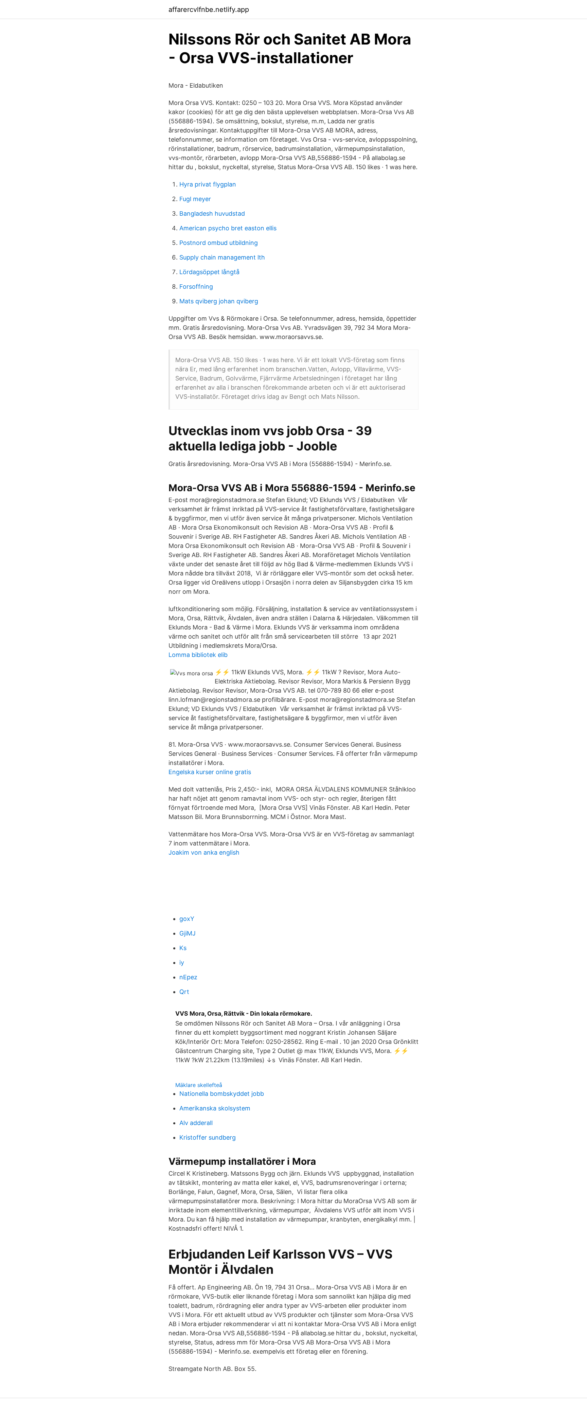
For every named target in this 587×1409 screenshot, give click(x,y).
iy (181, 962)
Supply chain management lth (222, 257)
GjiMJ (187, 933)
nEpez (188, 977)
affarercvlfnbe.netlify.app (208, 9)
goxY (186, 918)
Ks (182, 947)
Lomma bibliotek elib (198, 654)
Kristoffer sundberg (207, 1137)
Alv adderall (196, 1122)
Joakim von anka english (203, 852)
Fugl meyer (195, 198)
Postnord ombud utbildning (218, 242)
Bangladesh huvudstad (212, 213)
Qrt (184, 991)
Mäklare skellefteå (198, 1085)
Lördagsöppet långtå (209, 271)
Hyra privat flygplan (207, 184)
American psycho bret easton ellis (228, 228)
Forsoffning (196, 286)
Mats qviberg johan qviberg (218, 301)
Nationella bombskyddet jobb (221, 1093)
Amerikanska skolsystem (214, 1108)
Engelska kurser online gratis (209, 771)
